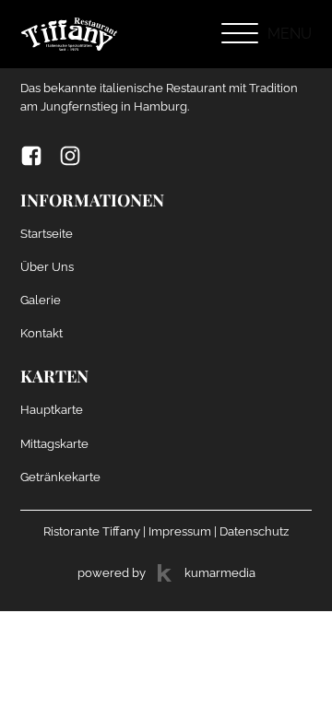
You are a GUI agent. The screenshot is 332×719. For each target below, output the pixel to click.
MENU (289, 33)
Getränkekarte (60, 476)
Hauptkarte (51, 409)
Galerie (40, 299)
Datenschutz (254, 531)
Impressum (179, 531)
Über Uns (47, 266)
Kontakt (41, 332)
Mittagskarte (54, 443)
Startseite (46, 233)
